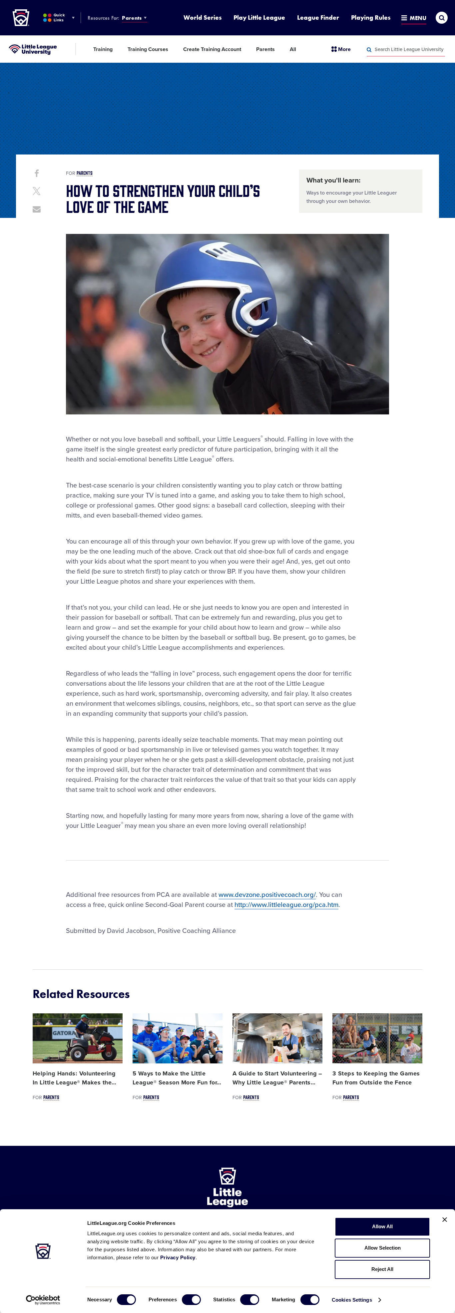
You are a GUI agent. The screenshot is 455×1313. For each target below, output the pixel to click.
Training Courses (148, 49)
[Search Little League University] (369, 49)
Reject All (382, 1269)
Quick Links (59, 17)
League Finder (318, 17)
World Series (203, 17)
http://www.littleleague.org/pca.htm (286, 905)
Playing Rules (370, 17)
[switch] (191, 1299)
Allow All (382, 1226)
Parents (132, 17)
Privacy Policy (178, 1257)
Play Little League (259, 17)
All (293, 49)
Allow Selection (382, 1248)
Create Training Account (212, 49)
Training (103, 49)
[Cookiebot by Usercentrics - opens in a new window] (43, 1300)
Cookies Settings (352, 1300)
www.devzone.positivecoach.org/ (267, 895)
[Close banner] (444, 1219)
